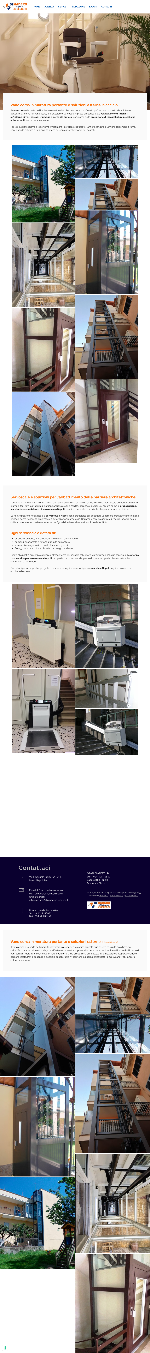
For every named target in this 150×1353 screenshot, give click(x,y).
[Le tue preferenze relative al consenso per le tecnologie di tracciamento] (5, 1348)
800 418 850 (52, 910)
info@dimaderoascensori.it (51, 890)
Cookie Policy (131, 895)
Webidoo (103, 895)
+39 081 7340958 (42, 913)
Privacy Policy (116, 895)
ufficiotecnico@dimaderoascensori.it (48, 900)
